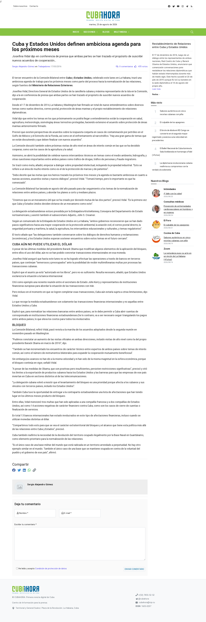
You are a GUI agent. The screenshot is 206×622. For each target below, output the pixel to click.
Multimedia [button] (120, 32)
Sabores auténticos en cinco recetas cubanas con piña (177, 239)
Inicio (76, 32)
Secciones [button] (89, 32)
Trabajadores (44, 66)
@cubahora (143, 599)
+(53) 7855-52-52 (146, 595)
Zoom (167, 248)
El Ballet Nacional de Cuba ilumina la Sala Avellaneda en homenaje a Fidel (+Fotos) (172, 151)
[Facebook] (14, 470)
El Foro (167, 220)
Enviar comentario (134, 569)
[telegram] (187, 6)
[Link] (34, 470)
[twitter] (173, 6)
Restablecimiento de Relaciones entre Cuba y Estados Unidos (171, 45)
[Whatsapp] (30, 470)
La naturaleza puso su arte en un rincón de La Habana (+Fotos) (177, 256)
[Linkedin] (25, 470)
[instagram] (182, 6)
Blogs (106, 32)
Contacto (34, 6)
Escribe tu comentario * (25, 524)
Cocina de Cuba (172, 233)
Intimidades (170, 189)
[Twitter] (20, 470)
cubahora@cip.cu (147, 602)
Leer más (156, 89)
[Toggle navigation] (192, 32)
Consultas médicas (174, 201)
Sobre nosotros (20, 6)
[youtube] (178, 6)
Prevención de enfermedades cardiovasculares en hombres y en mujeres (178, 209)
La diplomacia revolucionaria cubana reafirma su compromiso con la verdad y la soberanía (172, 166)
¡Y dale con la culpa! (173, 193)
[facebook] (169, 6)
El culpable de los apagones (172, 122)
